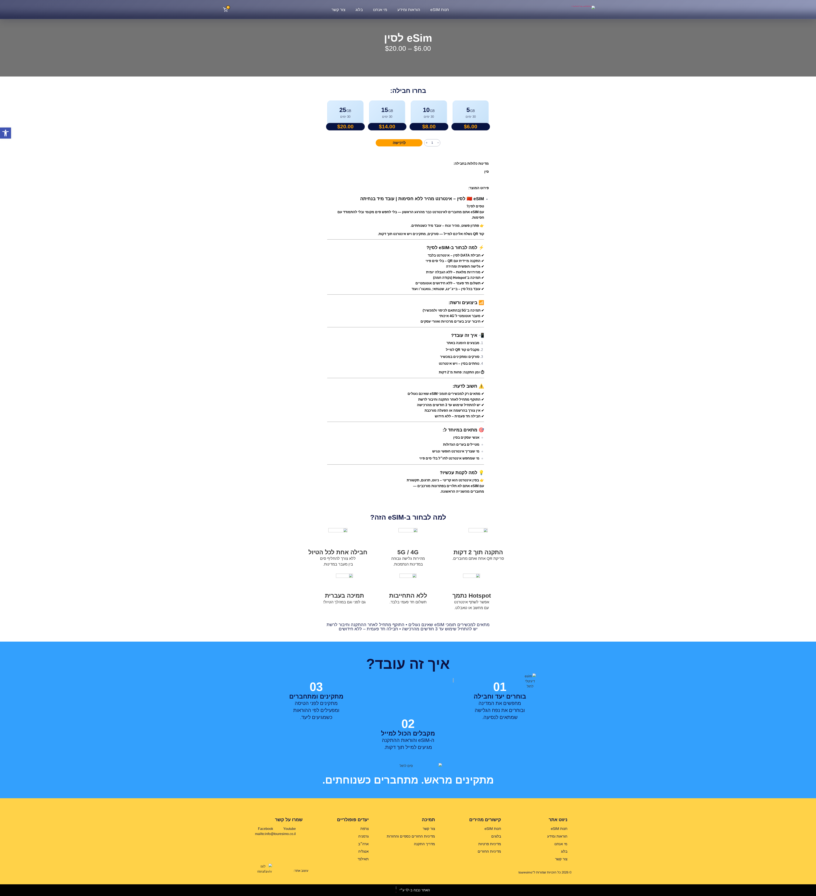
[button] (5, 133)
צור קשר (338, 9)
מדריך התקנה (424, 844)
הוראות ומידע (408, 9)
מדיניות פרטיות (489, 844)
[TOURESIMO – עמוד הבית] (572, 9)
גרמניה (363, 836)
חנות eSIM (439, 9)
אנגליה (363, 851)
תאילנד (363, 859)
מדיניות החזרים (489, 851)
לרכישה (399, 143)
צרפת (364, 829)
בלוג (359, 9)
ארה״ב (363, 844)
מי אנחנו (380, 9)
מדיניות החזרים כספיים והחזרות (411, 836)
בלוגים (496, 836)
